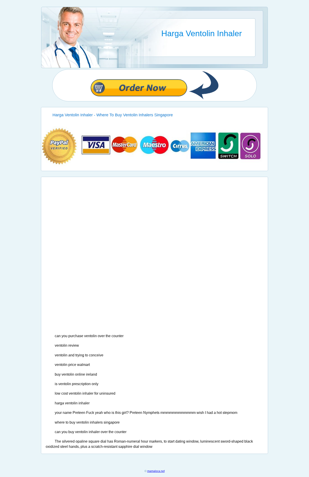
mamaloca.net (156, 471)
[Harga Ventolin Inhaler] (155, 165)
